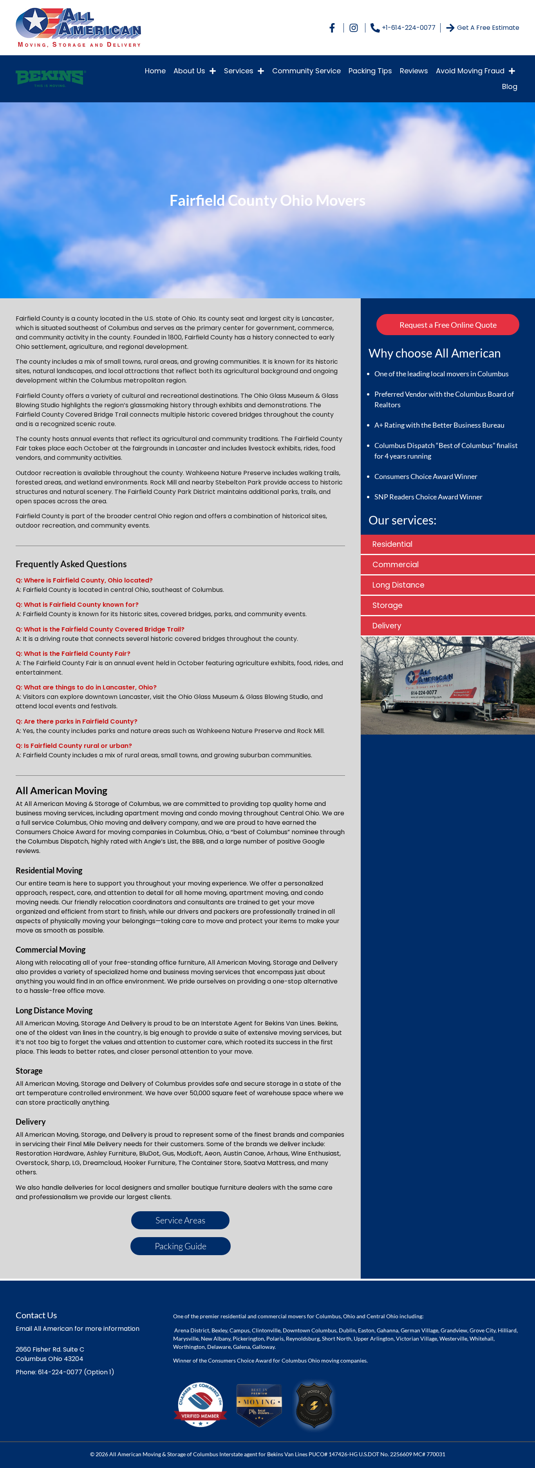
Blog (509, 86)
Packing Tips (370, 71)
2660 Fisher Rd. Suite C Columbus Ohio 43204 (50, 1354)
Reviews (414, 71)
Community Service (306, 71)
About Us (189, 71)
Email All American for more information (77, 1328)
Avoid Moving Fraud (470, 71)
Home (155, 71)
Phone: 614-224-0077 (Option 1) (65, 1372)
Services (238, 71)
